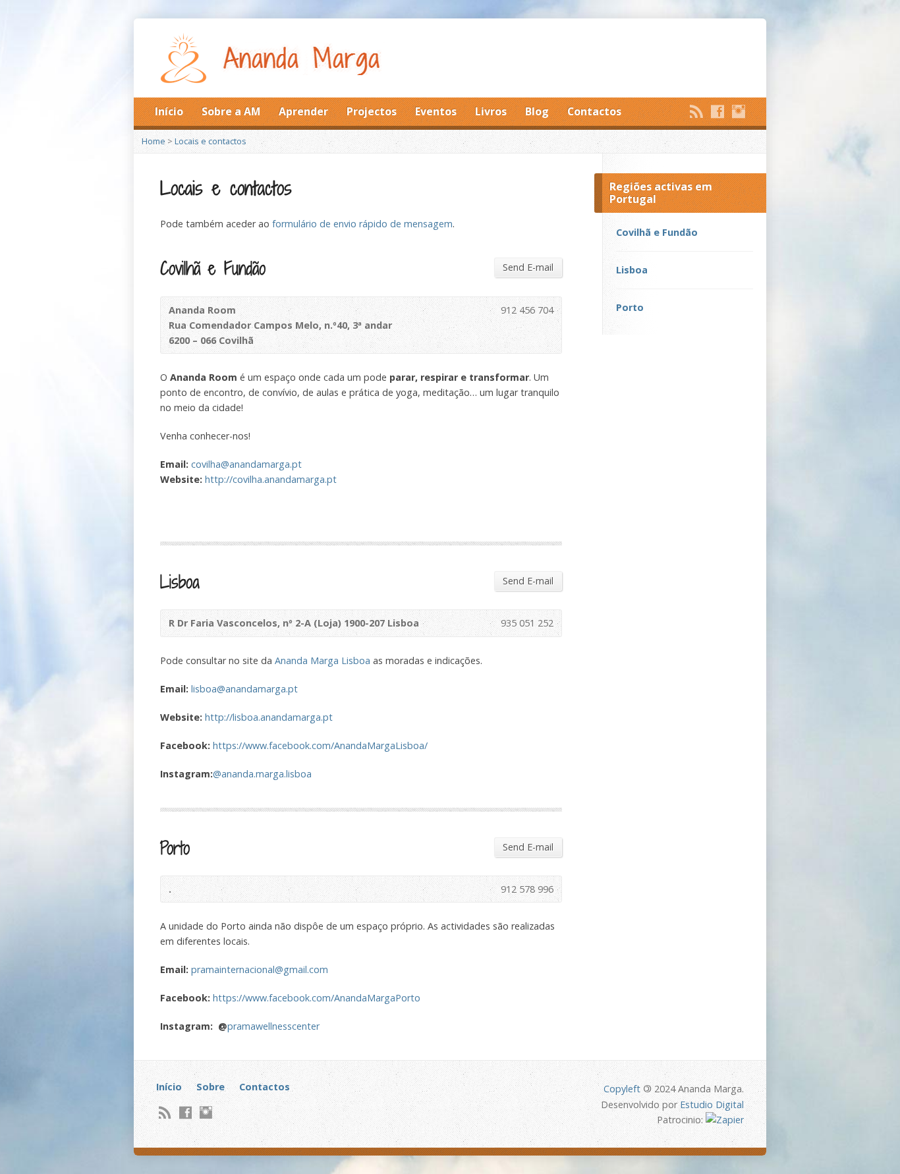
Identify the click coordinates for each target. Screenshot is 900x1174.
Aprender (303, 111)
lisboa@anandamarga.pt (244, 689)
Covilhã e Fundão (657, 232)
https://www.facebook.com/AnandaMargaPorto (316, 998)
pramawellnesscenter (273, 1026)
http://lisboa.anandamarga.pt (269, 717)
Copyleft (622, 1088)
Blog (537, 111)
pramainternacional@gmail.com (259, 969)
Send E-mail (528, 267)
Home (153, 141)
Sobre (210, 1086)
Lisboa (632, 270)
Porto (630, 307)
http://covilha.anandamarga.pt (271, 479)
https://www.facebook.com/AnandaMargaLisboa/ (320, 745)
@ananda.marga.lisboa (262, 774)
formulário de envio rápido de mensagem (362, 223)
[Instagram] (738, 111)
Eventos (436, 111)
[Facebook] (717, 111)
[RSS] (696, 111)
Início (169, 111)
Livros (491, 111)
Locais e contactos (210, 141)
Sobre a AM (231, 111)
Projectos (372, 111)
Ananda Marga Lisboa (322, 660)
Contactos (594, 111)
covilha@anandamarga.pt (246, 464)
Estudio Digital (712, 1104)
